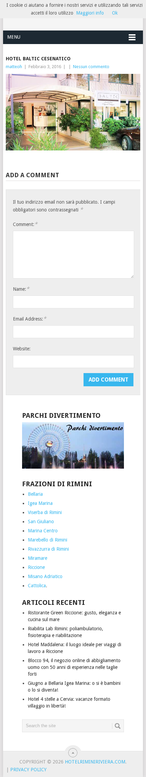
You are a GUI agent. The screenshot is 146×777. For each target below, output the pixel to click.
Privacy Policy (28, 769)
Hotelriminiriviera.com (95, 761)
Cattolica (37, 585)
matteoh (14, 66)
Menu (13, 37)
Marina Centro (43, 530)
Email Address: (29, 318)
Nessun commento (91, 66)
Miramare (37, 558)
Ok (115, 13)
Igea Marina (40, 503)
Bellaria (35, 494)
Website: (22, 348)
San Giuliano (41, 521)
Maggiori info (90, 13)
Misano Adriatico (45, 576)
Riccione (36, 567)
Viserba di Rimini (45, 512)
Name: (21, 289)
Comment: (25, 224)
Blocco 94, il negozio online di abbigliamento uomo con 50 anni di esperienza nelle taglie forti (74, 667)
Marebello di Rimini (47, 540)
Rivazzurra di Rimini (48, 549)
